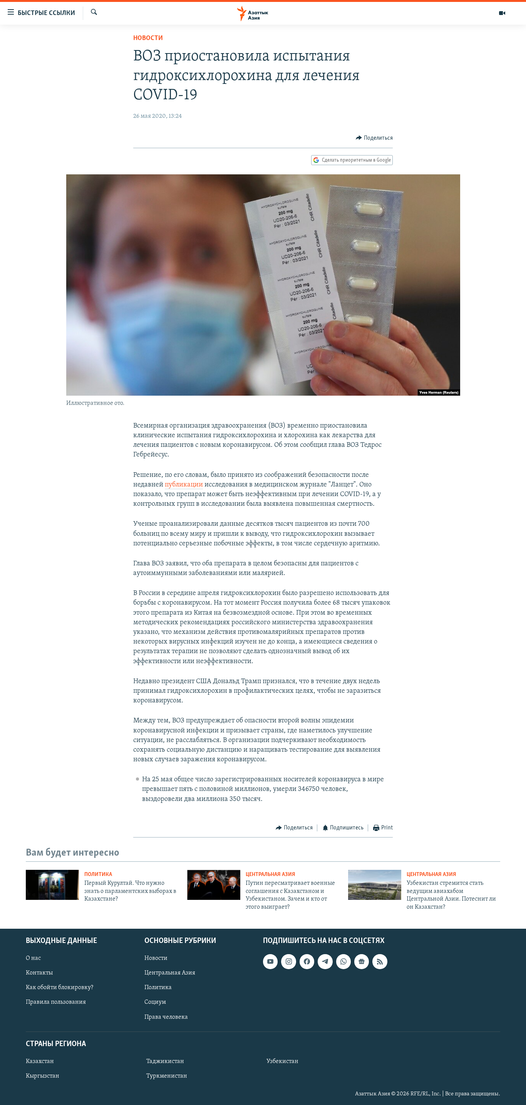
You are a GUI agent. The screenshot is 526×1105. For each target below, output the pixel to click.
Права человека (166, 1017)
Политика (98, 875)
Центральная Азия (270, 875)
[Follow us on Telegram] (325, 961)
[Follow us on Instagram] (288, 961)
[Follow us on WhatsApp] (343, 961)
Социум (155, 1002)
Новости (148, 38)
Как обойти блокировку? (59, 988)
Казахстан (40, 1061)
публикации (184, 484)
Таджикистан (165, 1061)
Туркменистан (166, 1076)
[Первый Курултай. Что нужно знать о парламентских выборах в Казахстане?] (52, 885)
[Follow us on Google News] (361, 961)
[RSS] (379, 961)
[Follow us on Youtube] (270, 961)
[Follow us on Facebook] (307, 961)
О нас (33, 958)
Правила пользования (56, 1002)
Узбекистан (282, 1061)
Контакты (39, 973)
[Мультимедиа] (502, 13)
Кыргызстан (42, 1076)
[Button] (374, 138)
